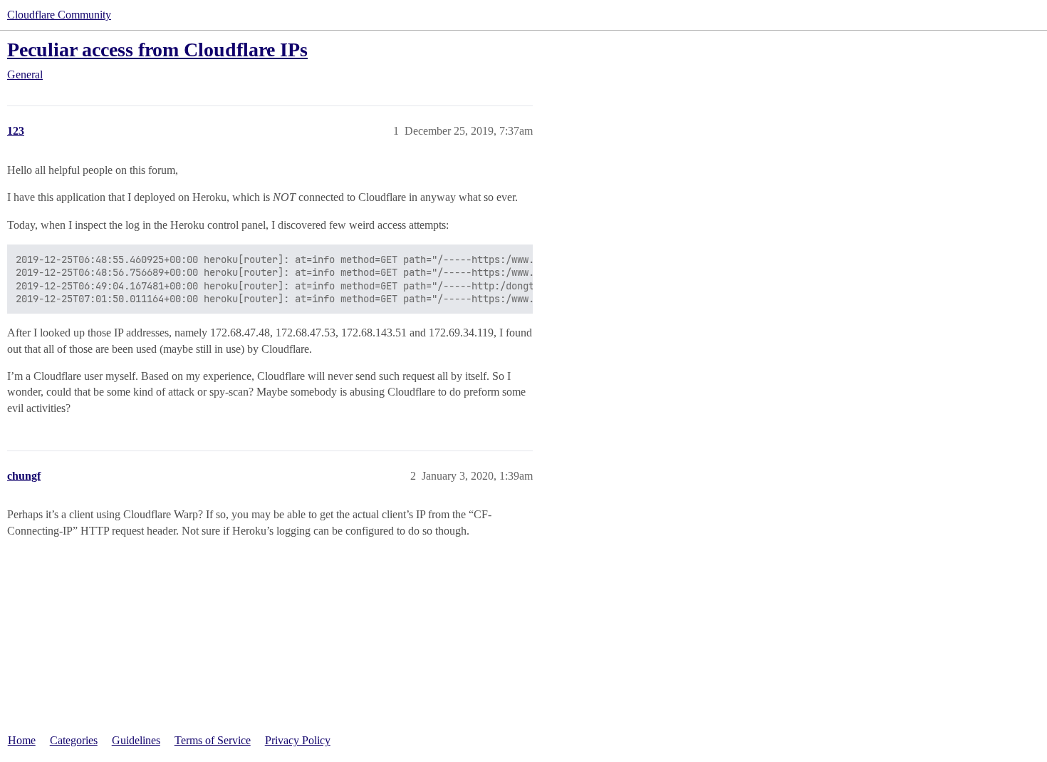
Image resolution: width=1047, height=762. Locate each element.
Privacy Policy (297, 740)
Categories (74, 740)
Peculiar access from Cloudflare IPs (157, 49)
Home (22, 740)
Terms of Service (212, 740)
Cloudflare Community (59, 15)
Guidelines (136, 740)
